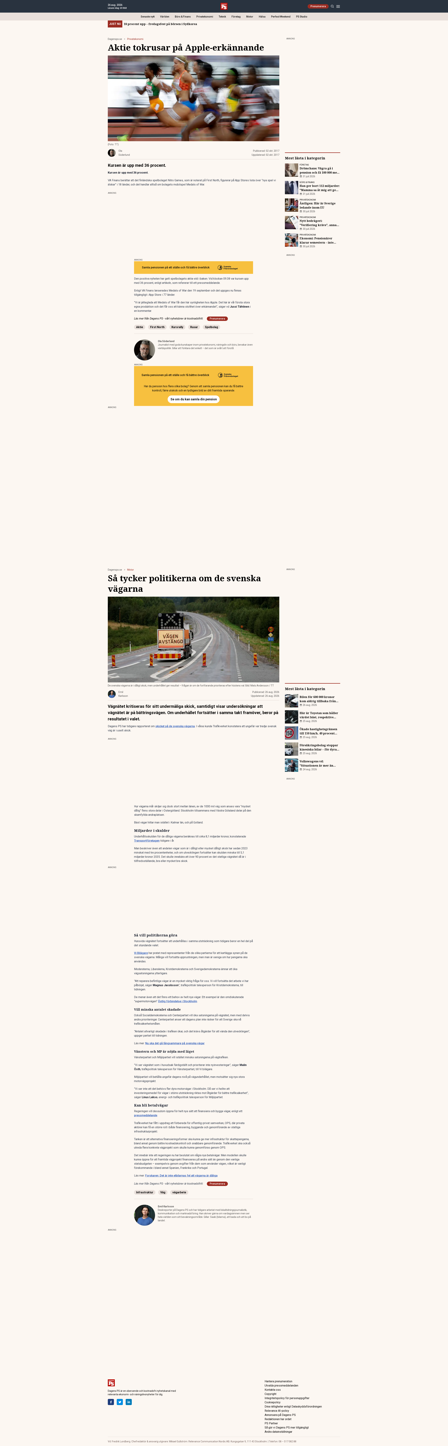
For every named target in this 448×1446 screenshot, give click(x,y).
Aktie (139, 327)
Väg (162, 1192)
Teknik (222, 16)
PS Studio (301, 16)
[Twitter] (120, 1402)
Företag (236, 16)
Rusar (194, 327)
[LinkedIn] (129, 1402)
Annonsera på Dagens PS (280, 1415)
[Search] (332, 6)
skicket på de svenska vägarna (175, 726)
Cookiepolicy (273, 1402)
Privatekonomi (204, 16)
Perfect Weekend (280, 16)
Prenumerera (318, 6)
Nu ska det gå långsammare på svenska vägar (175, 1043)
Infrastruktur (144, 1192)
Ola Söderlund (166, 341)
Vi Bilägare (141, 953)
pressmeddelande (145, 1115)
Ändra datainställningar (278, 1431)
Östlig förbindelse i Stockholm (177, 1001)
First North (157, 327)
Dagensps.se (115, 39)
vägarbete (179, 1192)
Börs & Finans (183, 16)
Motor (249, 16)
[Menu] (338, 6)
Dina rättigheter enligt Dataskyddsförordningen (293, 1406)
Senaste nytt (148, 16)
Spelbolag (211, 327)
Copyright (270, 1394)
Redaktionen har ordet (278, 1419)
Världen (164, 16)
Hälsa (262, 16)
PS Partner (271, 1423)
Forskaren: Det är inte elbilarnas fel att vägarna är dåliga (181, 1175)
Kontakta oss (273, 1389)
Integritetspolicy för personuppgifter (287, 1398)
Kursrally (177, 327)
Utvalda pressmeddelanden (281, 1385)
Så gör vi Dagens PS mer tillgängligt (287, 1427)
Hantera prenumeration (278, 1381)
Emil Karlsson (166, 1206)
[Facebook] (111, 1402)
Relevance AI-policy (277, 1410)
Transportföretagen (147, 840)
